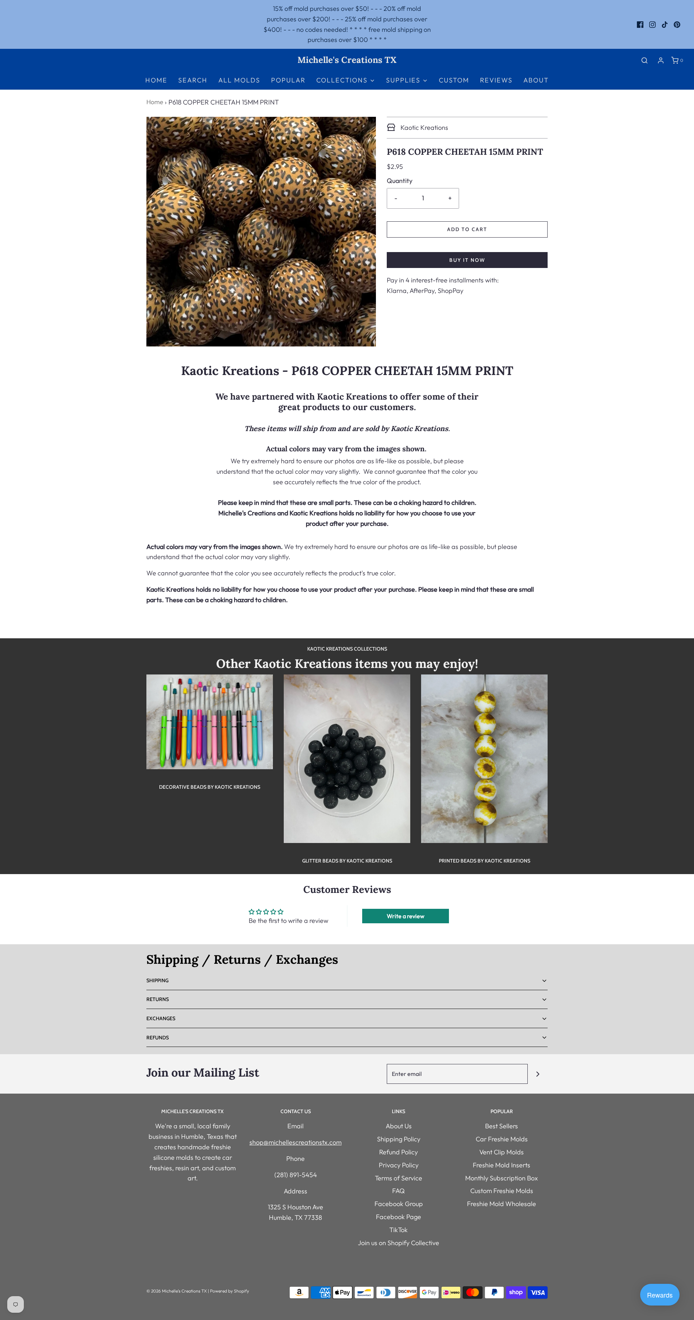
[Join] (538, 1074)
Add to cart (467, 229)
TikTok (398, 1230)
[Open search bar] (644, 60)
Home (156, 80)
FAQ (398, 1191)
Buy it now (467, 260)
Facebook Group (398, 1204)
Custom (454, 80)
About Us (399, 1126)
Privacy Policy (399, 1165)
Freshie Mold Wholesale (501, 1204)
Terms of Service (398, 1178)
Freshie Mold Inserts (501, 1165)
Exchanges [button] (160, 1018)
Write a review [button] (405, 916)
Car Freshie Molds (502, 1139)
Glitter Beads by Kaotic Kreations (347, 860)
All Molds (239, 80)
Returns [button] (157, 999)
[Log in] (660, 60)
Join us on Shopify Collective (398, 1243)
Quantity (399, 180)
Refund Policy (398, 1152)
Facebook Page (398, 1217)
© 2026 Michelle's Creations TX (176, 1291)
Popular (288, 80)
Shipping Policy (398, 1139)
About (536, 80)
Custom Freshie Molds (501, 1191)
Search (192, 80)
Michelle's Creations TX (347, 60)
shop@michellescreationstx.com (295, 1142)
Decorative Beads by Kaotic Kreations (209, 787)
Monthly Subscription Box (501, 1178)
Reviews (496, 80)
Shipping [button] (157, 980)
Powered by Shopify (229, 1291)
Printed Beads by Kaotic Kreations (484, 860)
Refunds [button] (157, 1037)
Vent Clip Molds (501, 1152)
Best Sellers (501, 1126)
